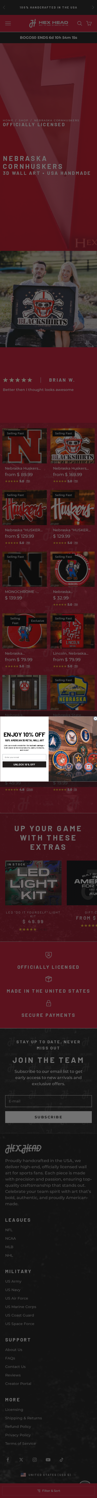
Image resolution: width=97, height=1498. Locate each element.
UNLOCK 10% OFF (24, 764)
